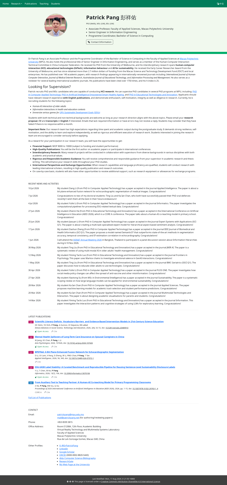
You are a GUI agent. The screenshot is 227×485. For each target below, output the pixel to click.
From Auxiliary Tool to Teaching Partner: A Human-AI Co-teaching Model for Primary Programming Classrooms (93, 382)
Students (55, 3)
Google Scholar (67, 451)
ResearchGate (66, 461)
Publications (31, 3)
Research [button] (15, 3)
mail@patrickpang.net (68, 417)
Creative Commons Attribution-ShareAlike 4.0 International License (130, 481)
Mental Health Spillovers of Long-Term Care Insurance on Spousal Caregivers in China (79, 336)
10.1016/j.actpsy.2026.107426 (80, 343)
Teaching (44, 3)
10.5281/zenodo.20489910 (116, 328)
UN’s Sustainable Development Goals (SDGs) (80, 112)
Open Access (43, 331)
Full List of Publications (39, 397)
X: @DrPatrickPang (68, 445)
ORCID (62, 455)
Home (6, 3)
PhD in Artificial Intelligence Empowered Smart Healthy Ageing (93, 94)
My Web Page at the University (74, 464)
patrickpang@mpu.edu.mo (70, 414)
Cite (55, 331)
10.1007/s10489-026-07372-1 (81, 358)
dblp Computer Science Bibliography (77, 458)
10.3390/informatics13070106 (77, 373)
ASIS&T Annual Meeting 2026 (87, 239)
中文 (221, 3)
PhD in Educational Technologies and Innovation (153, 94)
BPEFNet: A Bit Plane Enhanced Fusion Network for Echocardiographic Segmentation (79, 352)
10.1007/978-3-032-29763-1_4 (145, 388)
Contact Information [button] (101, 42)
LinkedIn (63, 448)
